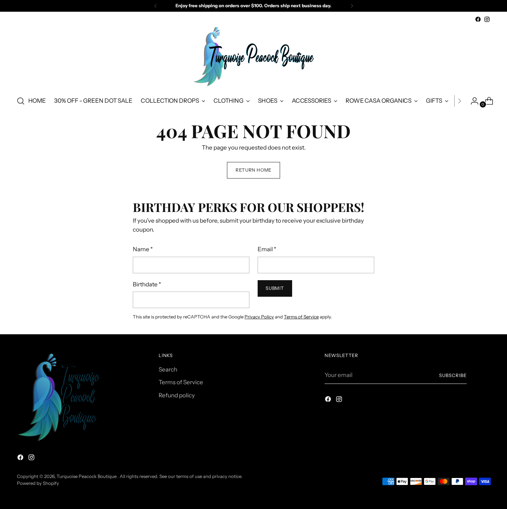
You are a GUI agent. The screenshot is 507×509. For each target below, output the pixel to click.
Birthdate (147, 284)
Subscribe (453, 375)
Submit (275, 288)
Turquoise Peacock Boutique (87, 476)
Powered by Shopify (38, 483)
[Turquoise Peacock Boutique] (253, 56)
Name (143, 249)
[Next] (351, 6)
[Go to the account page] (472, 101)
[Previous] (155, 6)
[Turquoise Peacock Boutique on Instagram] (487, 19)
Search (168, 369)
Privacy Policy (259, 316)
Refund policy (177, 395)
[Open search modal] (21, 101)
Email (267, 249)
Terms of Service (301, 316)
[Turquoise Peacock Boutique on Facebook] (478, 19)
